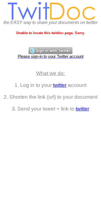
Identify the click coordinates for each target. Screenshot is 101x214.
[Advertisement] (50, 162)
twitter (60, 85)
